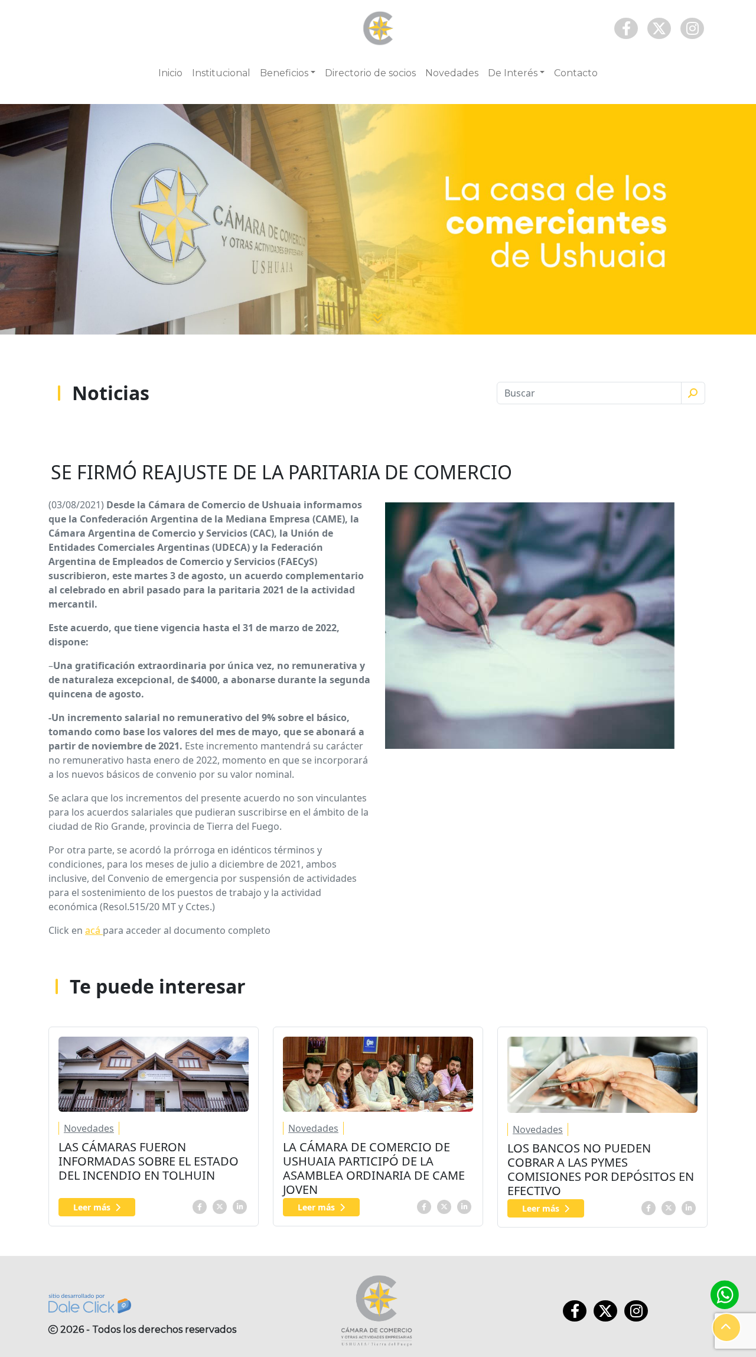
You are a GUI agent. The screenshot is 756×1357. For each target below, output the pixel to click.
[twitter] (220, 1205)
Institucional (221, 73)
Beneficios (284, 73)
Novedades (451, 73)
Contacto (576, 73)
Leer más (91, 1207)
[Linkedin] (240, 1205)
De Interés (512, 73)
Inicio (170, 73)
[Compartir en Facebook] (199, 1205)
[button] (726, 1327)
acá (94, 930)
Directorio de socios (370, 73)
